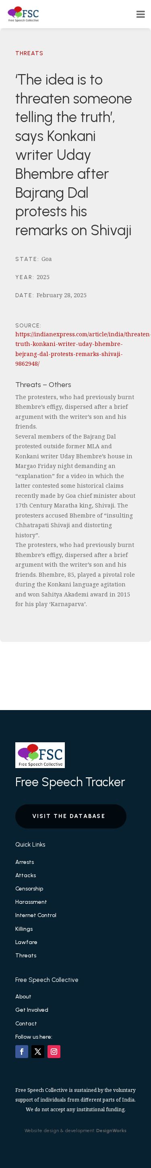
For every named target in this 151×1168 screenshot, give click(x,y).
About (23, 996)
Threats (29, 53)
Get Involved (31, 1009)
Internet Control (35, 915)
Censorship (29, 888)
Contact (26, 1023)
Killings (24, 929)
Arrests (24, 862)
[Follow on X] (37, 1051)
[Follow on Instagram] (54, 1051)
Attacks (25, 875)
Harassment (31, 902)
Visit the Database (68, 816)
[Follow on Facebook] (21, 1051)
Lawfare (26, 942)
